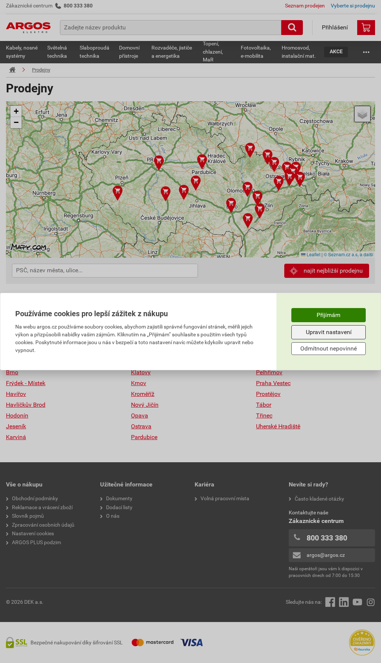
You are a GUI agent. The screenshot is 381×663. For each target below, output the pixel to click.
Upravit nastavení (329, 332)
